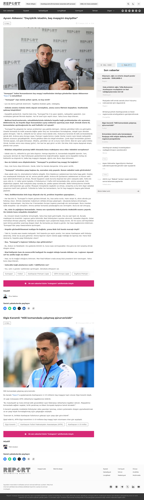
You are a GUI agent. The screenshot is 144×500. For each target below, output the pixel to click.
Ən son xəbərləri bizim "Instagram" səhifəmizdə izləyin (51, 283)
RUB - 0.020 (107, 65)
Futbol (7, 23)
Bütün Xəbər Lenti (104, 191)
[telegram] (129, 11)
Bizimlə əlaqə (57, 469)
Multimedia (136, 475)
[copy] (33, 308)
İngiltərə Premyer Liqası (83, 274)
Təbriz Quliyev (13, 447)
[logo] (11, 4)
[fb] (123, 11)
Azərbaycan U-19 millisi (77, 424)
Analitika (136, 472)
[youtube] (139, 11)
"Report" (6, 96)
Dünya (135, 469)
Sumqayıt (9, 274)
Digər (109, 11)
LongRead (106, 475)
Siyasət (105, 469)
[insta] (126, 11)
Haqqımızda (42, 469)
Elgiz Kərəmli (10, 424)
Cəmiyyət (121, 469)
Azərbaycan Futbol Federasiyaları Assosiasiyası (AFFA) (41, 424)
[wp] (9, 308)
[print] (28, 308)
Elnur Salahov (13, 296)
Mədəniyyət (122, 475)
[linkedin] (136, 11)
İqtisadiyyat (107, 472)
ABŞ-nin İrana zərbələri (88, 4)
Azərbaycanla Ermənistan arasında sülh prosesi (58, 4)
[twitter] (133, 11)
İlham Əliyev (31, 4)
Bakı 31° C (128, 65)
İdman (120, 472)
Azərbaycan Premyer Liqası (38, 274)
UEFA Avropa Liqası (61, 274)
